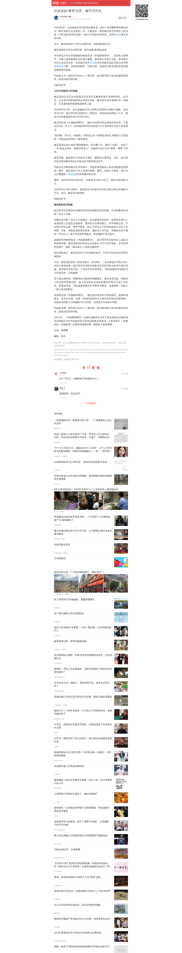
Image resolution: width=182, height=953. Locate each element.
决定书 (62, 66)
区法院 (93, 62)
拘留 (56, 66)
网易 (56, 3)
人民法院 (70, 174)
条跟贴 (90, 403)
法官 (118, 34)
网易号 (63, 3)
